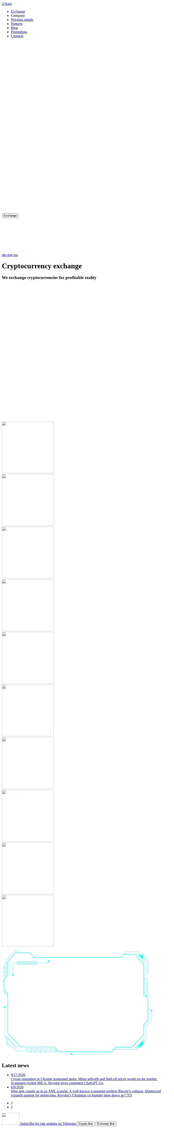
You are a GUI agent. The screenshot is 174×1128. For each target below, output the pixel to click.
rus (16, 255)
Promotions (19, 32)
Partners (16, 24)
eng (10, 255)
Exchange (18, 11)
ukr (4, 255)
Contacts (17, 36)
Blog (14, 28)
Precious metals (22, 20)
